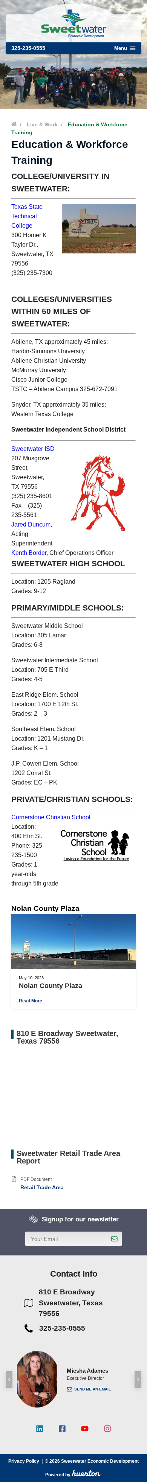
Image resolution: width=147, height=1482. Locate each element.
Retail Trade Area (42, 1187)
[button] (9, 1379)
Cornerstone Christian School (50, 817)
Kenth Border (28, 553)
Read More (30, 1001)
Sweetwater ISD (33, 449)
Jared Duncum (31, 524)
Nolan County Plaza (50, 986)
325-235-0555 (28, 48)
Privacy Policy (23, 1461)
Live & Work (42, 124)
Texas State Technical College (27, 216)
